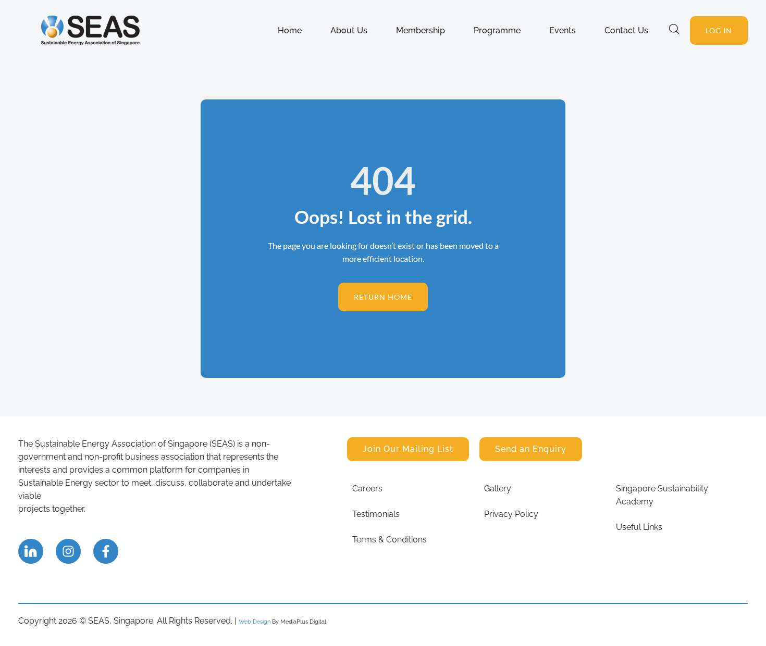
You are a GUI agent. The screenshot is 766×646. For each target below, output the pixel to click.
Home (290, 30)
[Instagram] (68, 551)
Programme (497, 30)
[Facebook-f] (105, 551)
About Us (348, 30)
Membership (420, 30)
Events (562, 30)
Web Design (254, 621)
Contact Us (626, 30)
